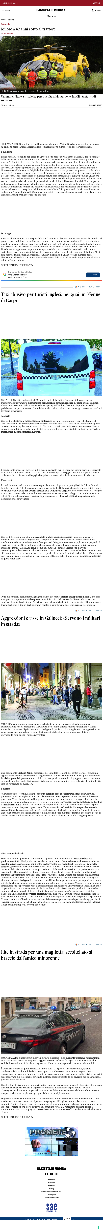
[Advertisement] (20, 126)
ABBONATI (96, 3)
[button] (51, 1141)
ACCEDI (98, 10)
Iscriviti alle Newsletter (10, 3)
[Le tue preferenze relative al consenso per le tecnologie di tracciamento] (98, 1227)
